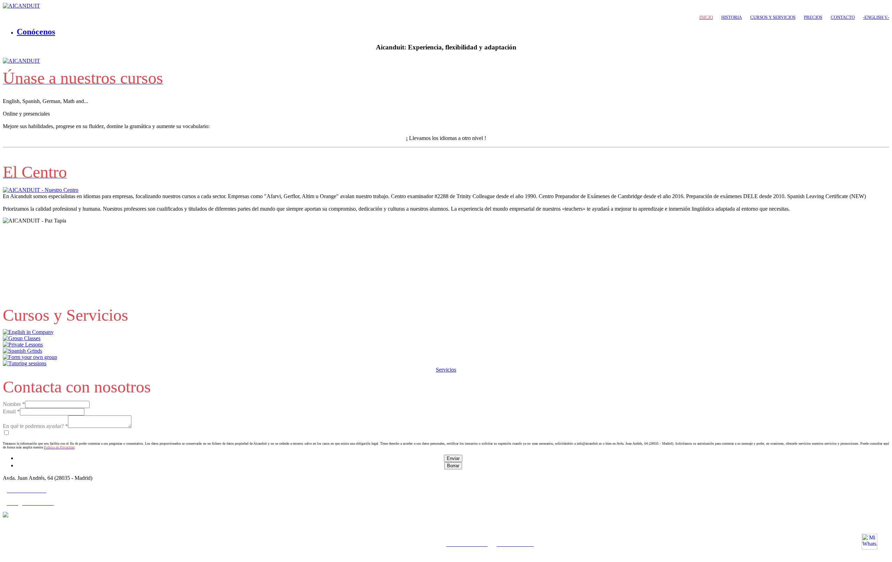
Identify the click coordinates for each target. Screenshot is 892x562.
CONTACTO (843, 17)
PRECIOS (813, 17)
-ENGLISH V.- (876, 17)
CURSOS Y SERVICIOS (772, 17)
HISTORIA (731, 17)
